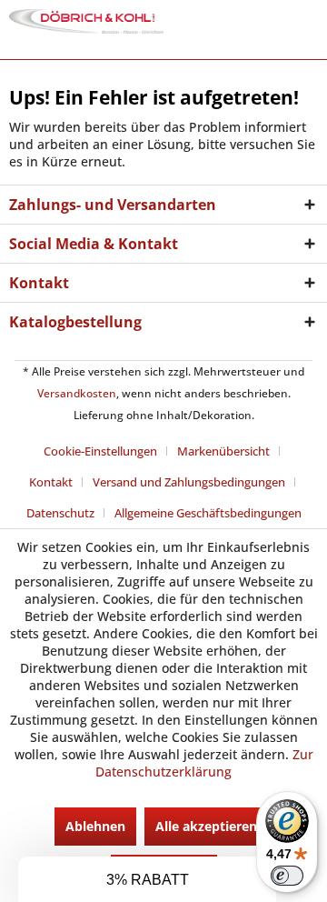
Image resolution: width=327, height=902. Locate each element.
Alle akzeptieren (206, 826)
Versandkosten (76, 393)
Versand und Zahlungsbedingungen (189, 482)
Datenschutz (60, 513)
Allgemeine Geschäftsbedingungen (208, 513)
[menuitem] (107, 451)
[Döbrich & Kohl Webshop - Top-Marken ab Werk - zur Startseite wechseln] (86, 25)
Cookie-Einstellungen (100, 451)
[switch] (287, 876)
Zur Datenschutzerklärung (204, 763)
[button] (147, 879)
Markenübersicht (223, 451)
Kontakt (51, 482)
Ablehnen (95, 826)
